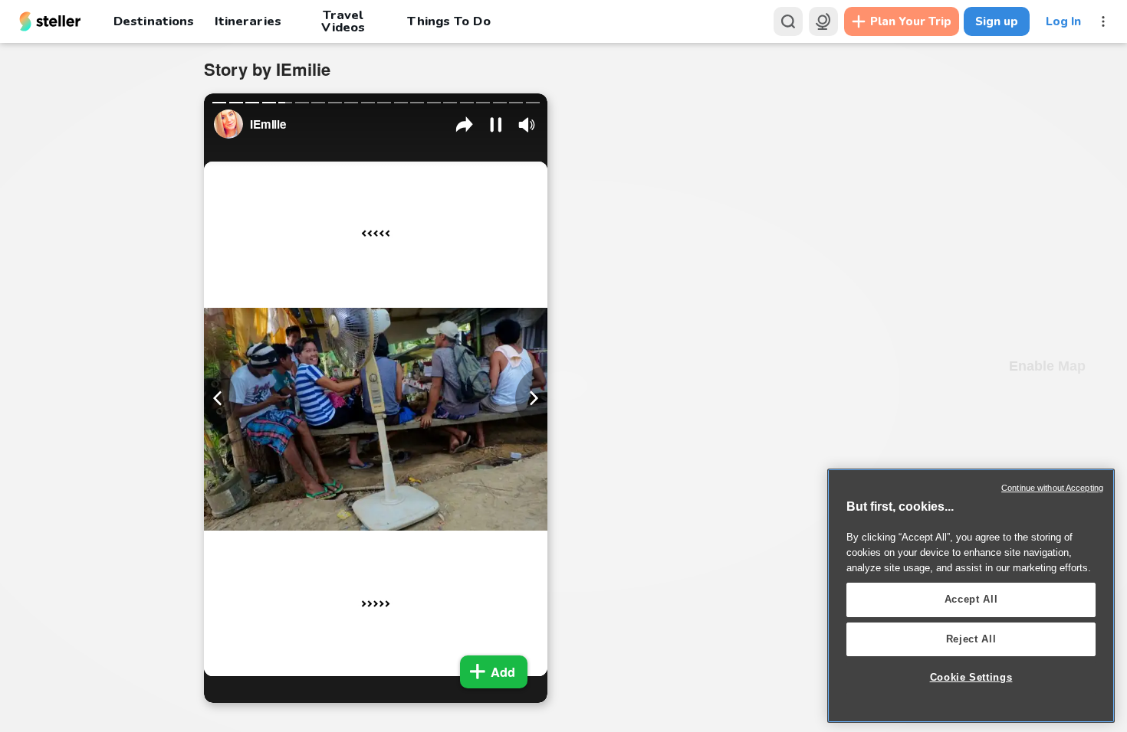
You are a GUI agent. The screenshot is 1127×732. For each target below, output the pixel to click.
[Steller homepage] (50, 21)
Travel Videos (343, 21)
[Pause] (496, 125)
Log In (1063, 21)
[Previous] (220, 398)
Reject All (971, 639)
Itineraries (247, 21)
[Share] (465, 125)
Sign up (996, 21)
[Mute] (527, 125)
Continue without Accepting (1052, 487)
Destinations (153, 21)
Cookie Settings (971, 677)
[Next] (531, 398)
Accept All (971, 599)
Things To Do (448, 21)
